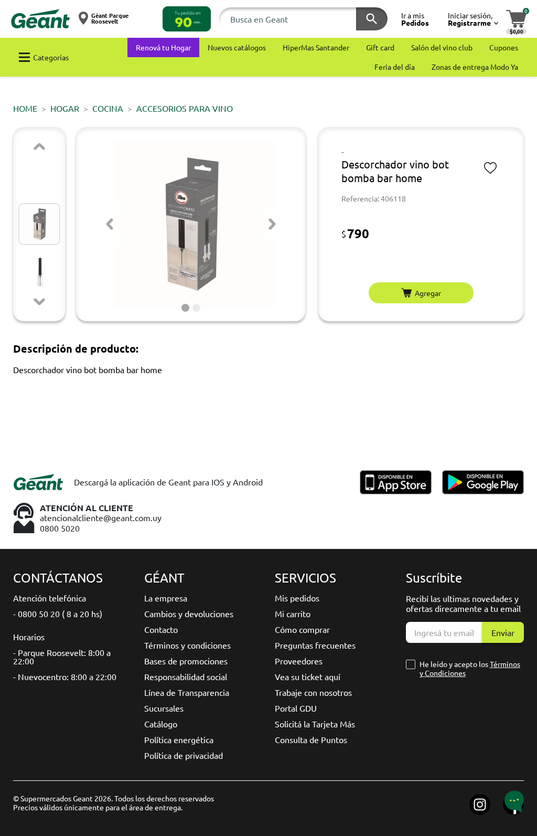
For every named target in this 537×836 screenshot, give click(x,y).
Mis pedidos (297, 598)
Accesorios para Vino (184, 108)
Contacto (161, 629)
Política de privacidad (183, 755)
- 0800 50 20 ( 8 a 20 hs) (57, 613)
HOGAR (64, 108)
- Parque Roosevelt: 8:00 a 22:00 (62, 656)
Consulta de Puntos (311, 739)
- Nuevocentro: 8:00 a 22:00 (64, 676)
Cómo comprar (302, 629)
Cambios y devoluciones (188, 613)
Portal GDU (296, 708)
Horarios (29, 636)
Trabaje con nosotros (313, 692)
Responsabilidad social (185, 676)
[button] (187, 18)
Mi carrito (292, 613)
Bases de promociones (186, 661)
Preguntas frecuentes (315, 645)
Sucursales (164, 708)
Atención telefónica (49, 598)
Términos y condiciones (187, 645)
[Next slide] (39, 301)
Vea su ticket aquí (307, 676)
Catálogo (160, 723)
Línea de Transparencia (186, 692)
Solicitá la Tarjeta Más (315, 723)
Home (25, 108)
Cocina (107, 108)
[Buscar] (372, 18)
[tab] (185, 308)
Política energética (178, 739)
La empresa (165, 598)
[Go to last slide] (110, 224)
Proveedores (299, 661)
